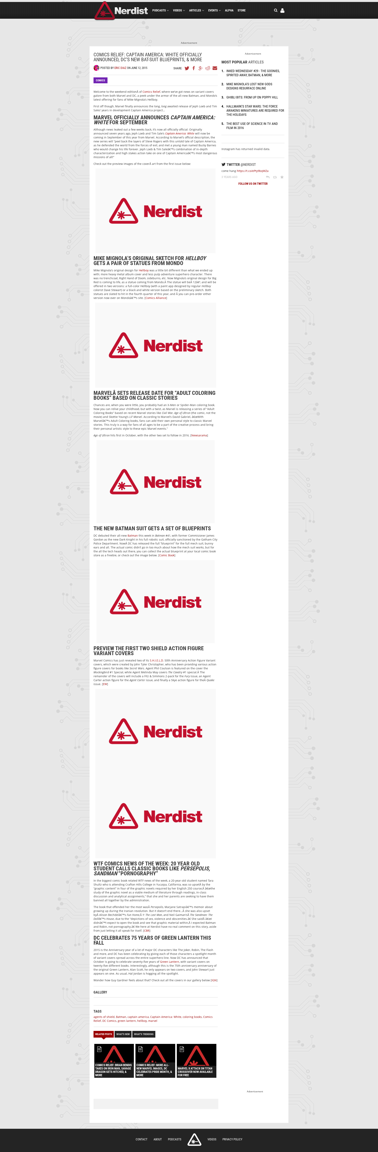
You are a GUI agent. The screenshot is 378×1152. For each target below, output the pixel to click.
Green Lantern (169, 962)
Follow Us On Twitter (253, 184)
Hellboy (144, 270)
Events (213, 10)
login (282, 10)
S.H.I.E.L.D (156, 660)
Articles (195, 10)
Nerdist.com (194, 1139)
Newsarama (199, 435)
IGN (214, 980)
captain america (138, 1017)
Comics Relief (151, 92)
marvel (152, 1021)
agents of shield (104, 1017)
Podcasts (159, 10)
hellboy (142, 1021)
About (158, 1139)
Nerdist (121, 11)
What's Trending (144, 1034)
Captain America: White (179, 133)
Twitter (187, 68)
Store (242, 10)
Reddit (207, 68)
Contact (141, 1139)
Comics (100, 80)
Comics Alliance (155, 298)
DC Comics (109, 1021)
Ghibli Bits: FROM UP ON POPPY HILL (252, 97)
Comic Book (166, 555)
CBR (146, 930)
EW (105, 684)
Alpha (229, 10)
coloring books (192, 1017)
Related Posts (103, 1034)
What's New (123, 1034)
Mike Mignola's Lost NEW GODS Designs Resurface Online (249, 86)
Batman (133, 535)
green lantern (127, 1021)
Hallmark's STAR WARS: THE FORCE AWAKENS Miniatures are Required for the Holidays (255, 110)
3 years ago (229, 177)
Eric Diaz (120, 68)
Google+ (200, 68)
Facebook (193, 68)
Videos (177, 10)
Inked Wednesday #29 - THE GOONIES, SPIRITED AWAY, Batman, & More (253, 73)
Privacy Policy (232, 1139)
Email (214, 68)
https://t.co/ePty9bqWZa (253, 171)
